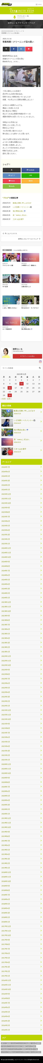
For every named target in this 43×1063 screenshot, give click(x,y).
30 (10, 395)
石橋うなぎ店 (32, 1052)
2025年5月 (5, 525)
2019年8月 (5, 836)
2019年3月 (5, 859)
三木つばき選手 (18, 219)
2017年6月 (5, 953)
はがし (29, 1046)
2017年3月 (5, 967)
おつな (30, 1049)
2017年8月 (5, 944)
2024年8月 (5, 566)
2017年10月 (6, 935)
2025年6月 (5, 521)
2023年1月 (5, 652)
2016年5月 (5, 1012)
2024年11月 (6, 552)
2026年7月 (5, 467)
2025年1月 (5, 543)
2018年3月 (5, 913)
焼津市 (38, 1043)
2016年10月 (6, 989)
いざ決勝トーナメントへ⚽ (22, 207)
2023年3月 (5, 643)
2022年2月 (5, 701)
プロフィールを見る (28, 356)
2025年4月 (5, 530)
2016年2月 (5, 1025)
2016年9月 (5, 994)
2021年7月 (5, 733)
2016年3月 (5, 1021)
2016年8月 (5, 998)
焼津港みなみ (12, 1052)
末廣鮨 (24, 1046)
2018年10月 (6, 881)
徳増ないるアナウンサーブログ (21, 23)
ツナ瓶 (35, 1049)
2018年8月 (5, 890)
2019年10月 (6, 827)
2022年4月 (5, 692)
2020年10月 (6, 773)
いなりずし (5, 1046)
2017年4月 (5, 962)
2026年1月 (5, 489)
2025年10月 (6, 503)
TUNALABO (5, 1049)
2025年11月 (6, 498)
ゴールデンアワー (15, 1049)
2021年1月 (5, 760)
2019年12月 (6, 818)
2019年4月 (5, 854)
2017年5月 (5, 958)
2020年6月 (5, 791)
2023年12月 (6, 602)
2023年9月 (5, 616)
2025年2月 (5, 539)
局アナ (4, 1043)
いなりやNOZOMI (15, 1046)
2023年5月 (5, 634)
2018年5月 (5, 904)
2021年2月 (5, 755)
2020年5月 (5, 796)
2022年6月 (5, 683)
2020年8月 (5, 782)
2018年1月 (5, 922)
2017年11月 (6, 931)
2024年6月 (5, 575)
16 (10, 388)
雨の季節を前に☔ (19, 211)
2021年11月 (6, 715)
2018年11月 (6, 877)
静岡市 (24, 1049)
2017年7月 (5, 949)
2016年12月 (6, 980)
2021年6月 (5, 737)
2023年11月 (6, 607)
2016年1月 (5, 1030)
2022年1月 (5, 706)
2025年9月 (5, 507)
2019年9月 (5, 832)
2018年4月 (5, 908)
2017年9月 (5, 940)
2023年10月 (6, 611)
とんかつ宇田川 (22, 1052)
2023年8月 (5, 620)
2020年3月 (5, 805)
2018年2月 (5, 917)
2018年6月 (5, 899)
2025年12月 (6, 494)
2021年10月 (6, 719)
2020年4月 (5, 800)
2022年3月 (5, 697)
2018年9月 (5, 886)
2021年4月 (5, 746)
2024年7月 (5, 570)
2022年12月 (6, 656)
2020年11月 (6, 769)
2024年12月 (6, 548)
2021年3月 (5, 751)
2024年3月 (5, 589)
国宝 (39, 1052)
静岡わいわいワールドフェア (28, 239)
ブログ (6, 198)
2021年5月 (5, 742)
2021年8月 (5, 728)
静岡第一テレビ (11, 1043)
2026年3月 (5, 480)
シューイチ (21, 1043)
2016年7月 (5, 1003)
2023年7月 (5, 625)
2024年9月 (5, 561)
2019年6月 (5, 845)
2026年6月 (5, 471)
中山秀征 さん (30, 1043)
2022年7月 (5, 679)
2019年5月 (5, 850)
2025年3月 (5, 534)
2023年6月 (5, 629)
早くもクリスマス (11, 233)
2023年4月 (5, 638)
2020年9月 (5, 778)
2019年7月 (5, 841)
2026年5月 (5, 476)
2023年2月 (5, 647)
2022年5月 (5, 688)
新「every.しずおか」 (20, 215)
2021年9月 (5, 724)
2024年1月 (5, 598)
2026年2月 (5, 485)
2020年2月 (5, 809)
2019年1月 (5, 868)
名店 (34, 1046)
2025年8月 (5, 512)
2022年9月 (5, 670)
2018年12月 (6, 872)
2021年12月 (6, 710)
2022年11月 (6, 661)
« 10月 (3, 399)
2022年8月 (5, 674)
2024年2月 (5, 593)
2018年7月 (5, 895)
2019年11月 (6, 823)
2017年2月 (5, 971)
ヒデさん (4, 1052)
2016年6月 (5, 1007)
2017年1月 (5, 976)
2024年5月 (5, 580)
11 (21, 384)
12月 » (9, 399)
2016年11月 (6, 985)
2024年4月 (5, 584)
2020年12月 (6, 764)
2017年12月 (6, 926)
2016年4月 (5, 1016)
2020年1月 (5, 814)
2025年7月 (5, 516)
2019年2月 (5, 863)
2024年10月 (6, 557)
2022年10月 (6, 665)
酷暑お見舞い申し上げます (22, 203)
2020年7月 (5, 787)
